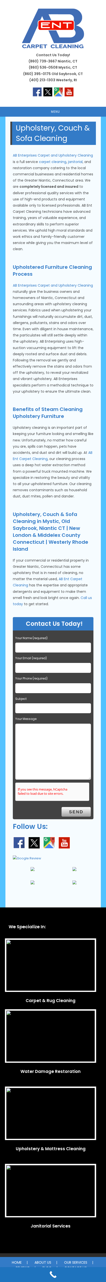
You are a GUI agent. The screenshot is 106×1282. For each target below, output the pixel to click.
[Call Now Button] (53, 1274)
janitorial (75, 161)
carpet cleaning (52, 161)
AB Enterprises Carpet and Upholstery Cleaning (53, 155)
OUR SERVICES (75, 1262)
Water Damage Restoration (50, 1071)
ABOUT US (43, 1262)
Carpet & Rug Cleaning (50, 1001)
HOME (17, 1262)
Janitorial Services (51, 1226)
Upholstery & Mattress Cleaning (51, 1149)
